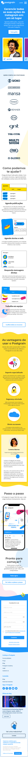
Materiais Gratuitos (7, 681)
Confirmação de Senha (11, 623)
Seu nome (7, 608)
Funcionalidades (6, 658)
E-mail (6, 613)
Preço (4, 660)
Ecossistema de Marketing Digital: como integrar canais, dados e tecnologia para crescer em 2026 (12, 711)
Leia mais (6, 716)
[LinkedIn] (10, 688)
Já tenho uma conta (14, 642)
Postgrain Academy (7, 665)
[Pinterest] (7, 688)
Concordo (18, 753)
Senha (6, 618)
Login (21, 2)
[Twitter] (16, 688)
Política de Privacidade (8, 753)
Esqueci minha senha (14, 644)
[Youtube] (13, 688)
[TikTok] (4, 688)
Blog (3, 663)
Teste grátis (14, 32)
